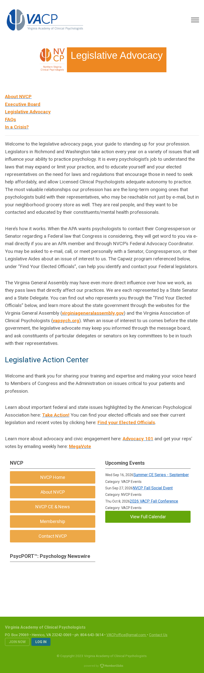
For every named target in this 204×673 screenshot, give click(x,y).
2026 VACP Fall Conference (154, 501)
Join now (17, 642)
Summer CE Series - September (161, 474)
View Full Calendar (148, 516)
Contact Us (158, 635)
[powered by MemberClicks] (102, 666)
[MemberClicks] (45, 20)
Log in (41, 642)
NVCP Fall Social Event (153, 488)
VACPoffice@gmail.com (126, 635)
